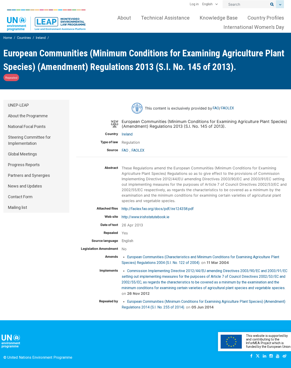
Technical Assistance (165, 18)
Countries (24, 38)
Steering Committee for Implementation (29, 140)
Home (7, 38)
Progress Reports (24, 164)
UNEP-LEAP (18, 105)
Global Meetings (22, 154)
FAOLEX (227, 108)
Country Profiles (266, 18)
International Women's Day (253, 27)
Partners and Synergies (29, 175)
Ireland (41, 38)
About (124, 18)
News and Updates (25, 186)
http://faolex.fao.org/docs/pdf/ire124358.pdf (158, 209)
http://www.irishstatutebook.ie (145, 217)
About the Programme (28, 115)
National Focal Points (27, 126)
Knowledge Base (219, 18)
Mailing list (17, 207)
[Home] (46, 20)
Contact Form (20, 196)
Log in (194, 4)
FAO (216, 108)
